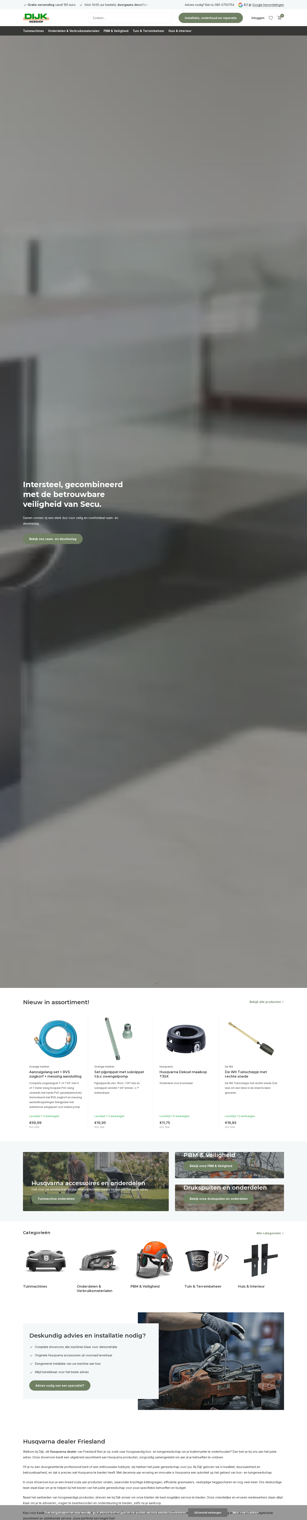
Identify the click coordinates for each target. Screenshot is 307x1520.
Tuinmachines (33, 31)
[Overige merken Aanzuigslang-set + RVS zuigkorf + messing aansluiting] (55, 1039)
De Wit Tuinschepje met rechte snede (246, 1074)
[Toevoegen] (77, 1124)
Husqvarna (166, 1066)
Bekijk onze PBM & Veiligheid (211, 1166)
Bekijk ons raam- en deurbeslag (52, 539)
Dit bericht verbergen (207, 1512)
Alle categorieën (268, 1233)
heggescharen (222, 1482)
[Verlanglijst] (271, 17)
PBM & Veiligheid (116, 31)
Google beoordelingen (268, 4)
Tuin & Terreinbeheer (148, 31)
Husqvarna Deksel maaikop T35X (183, 1074)
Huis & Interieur (180, 31)
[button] (150, 983)
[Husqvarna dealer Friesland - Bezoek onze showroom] (49, 17)
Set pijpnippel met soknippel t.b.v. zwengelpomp (119, 1074)
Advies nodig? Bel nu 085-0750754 (209, 4)
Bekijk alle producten (265, 1002)
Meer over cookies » (246, 1512)
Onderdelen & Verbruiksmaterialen (73, 31)
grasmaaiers (186, 1482)
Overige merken (39, 1066)
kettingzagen (153, 1482)
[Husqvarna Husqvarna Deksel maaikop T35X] (186, 1039)
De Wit (229, 1066)
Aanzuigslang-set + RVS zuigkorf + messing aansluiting (55, 1074)
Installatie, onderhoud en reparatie (211, 18)
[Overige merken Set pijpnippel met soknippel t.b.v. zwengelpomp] (120, 1039)
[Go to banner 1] (96, 1181)
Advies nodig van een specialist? (60, 1385)
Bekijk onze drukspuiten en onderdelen (219, 1198)
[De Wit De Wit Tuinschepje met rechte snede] (251, 1039)
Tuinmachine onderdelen (56, 1198)
